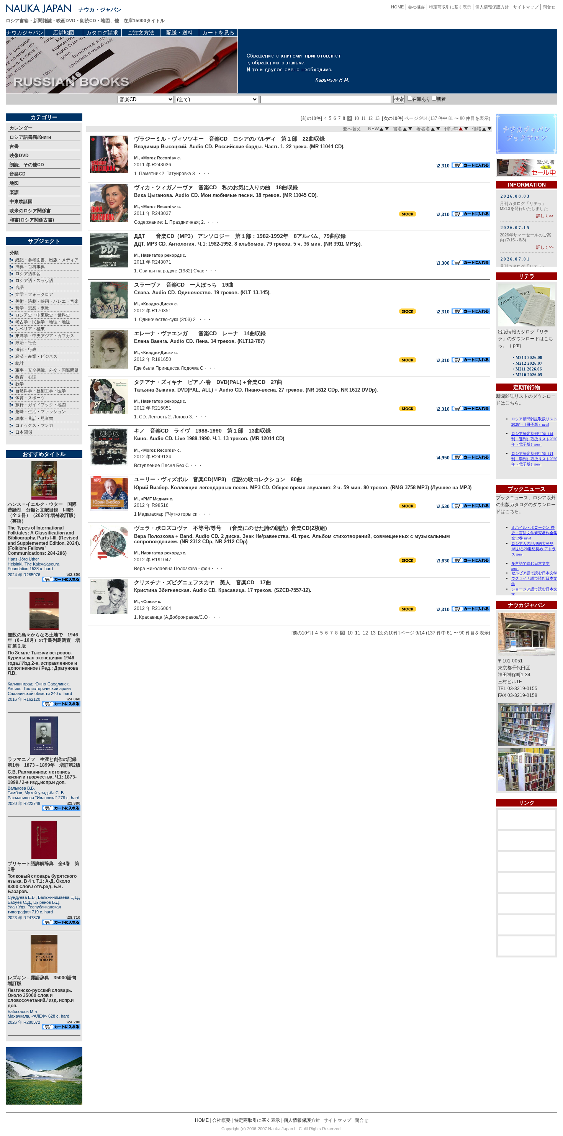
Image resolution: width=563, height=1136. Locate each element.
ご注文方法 (141, 33)
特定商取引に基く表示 (450, 7)
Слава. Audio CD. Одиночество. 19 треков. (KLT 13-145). (202, 292)
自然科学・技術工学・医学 (40, 391)
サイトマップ (525, 7)
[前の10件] (311, 118)
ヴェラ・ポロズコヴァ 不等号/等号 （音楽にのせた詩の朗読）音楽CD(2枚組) (230, 528)
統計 (19, 363)
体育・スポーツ (30, 397)
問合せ (549, 7)
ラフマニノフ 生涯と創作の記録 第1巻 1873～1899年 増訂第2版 (44, 762)
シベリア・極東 (30, 328)
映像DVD (19, 155)
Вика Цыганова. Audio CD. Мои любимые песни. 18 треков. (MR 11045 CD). (226, 195)
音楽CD (18, 174)
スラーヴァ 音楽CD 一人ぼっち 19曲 (184, 285)
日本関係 (23, 432)
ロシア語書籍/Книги (30, 137)
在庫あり (421, 99)
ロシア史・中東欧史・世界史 (42, 315)
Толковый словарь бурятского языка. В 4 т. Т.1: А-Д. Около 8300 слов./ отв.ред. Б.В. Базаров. (42, 884)
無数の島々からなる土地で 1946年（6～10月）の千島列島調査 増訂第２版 (44, 640)
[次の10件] (392, 118)
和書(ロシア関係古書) (32, 220)
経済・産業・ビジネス (36, 356)
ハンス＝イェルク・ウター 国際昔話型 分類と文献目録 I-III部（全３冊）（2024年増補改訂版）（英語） (43, 512)
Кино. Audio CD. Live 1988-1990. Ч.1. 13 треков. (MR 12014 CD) (209, 438)
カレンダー (21, 128)
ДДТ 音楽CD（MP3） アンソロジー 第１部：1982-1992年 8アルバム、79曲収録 (240, 236)
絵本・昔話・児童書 (34, 418)
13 (377, 118)
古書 (14, 146)
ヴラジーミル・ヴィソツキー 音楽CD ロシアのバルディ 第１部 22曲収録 (229, 139)
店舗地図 (63, 33)
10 (356, 118)
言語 (19, 287)
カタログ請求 (102, 33)
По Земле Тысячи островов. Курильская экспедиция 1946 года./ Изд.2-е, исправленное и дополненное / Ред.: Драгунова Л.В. (43, 663)
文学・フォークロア (34, 294)
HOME (397, 7)
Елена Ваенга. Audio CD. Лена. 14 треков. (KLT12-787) (199, 341)
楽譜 (14, 192)
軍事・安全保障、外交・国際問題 (47, 370)
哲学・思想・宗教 (32, 308)
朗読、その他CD (27, 164)
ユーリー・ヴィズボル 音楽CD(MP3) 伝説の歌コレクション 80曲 (218, 479)
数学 (19, 384)
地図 (14, 183)
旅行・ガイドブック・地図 (40, 404)
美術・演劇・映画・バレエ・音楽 (47, 301)
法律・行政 (25, 349)
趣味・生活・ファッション (40, 411)
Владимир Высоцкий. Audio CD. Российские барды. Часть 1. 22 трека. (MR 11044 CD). (239, 146)
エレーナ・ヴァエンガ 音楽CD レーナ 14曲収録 (200, 333)
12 (370, 118)
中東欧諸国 (21, 201)
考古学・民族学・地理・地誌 (42, 322)
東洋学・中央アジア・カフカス (44, 335)
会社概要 (416, 7)
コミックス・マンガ (34, 425)
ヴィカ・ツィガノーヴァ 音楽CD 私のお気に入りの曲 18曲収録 (216, 187)
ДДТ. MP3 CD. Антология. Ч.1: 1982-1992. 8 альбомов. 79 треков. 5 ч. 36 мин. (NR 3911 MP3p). (248, 244)
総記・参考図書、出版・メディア (47, 259)
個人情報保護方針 (492, 7)
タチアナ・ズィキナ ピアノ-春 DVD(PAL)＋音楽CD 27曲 (208, 382)
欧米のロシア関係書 (30, 210)
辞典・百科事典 (30, 266)
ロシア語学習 (28, 273)
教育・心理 (25, 377)
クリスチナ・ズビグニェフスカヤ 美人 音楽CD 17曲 (202, 582)
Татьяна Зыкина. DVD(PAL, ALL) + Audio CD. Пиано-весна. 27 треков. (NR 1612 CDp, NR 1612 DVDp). (256, 390)
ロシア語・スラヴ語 (34, 280)
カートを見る (218, 33)
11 (363, 118)
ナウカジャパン (25, 33)
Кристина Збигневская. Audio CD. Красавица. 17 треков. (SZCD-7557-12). (222, 590)
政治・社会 (25, 342)
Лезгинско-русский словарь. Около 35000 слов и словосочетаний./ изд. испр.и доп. (41, 998)
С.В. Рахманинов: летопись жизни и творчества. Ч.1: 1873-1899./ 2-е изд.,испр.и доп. (42, 777)
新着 (441, 99)
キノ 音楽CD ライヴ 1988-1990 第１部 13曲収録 (202, 431)
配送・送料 (179, 33)
